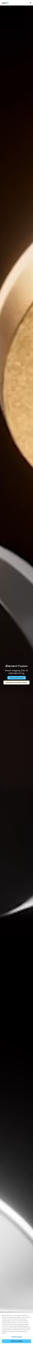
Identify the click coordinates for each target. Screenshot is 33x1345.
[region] (16, 1329)
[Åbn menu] (30, 2)
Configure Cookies (16, 1337)
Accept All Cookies (16, 1341)
